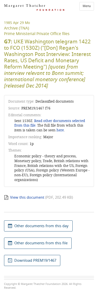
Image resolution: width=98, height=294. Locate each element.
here (60, 130)
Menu (87, 6)
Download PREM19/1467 (35, 260)
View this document (27, 197)
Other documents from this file (41, 243)
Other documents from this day (41, 226)
